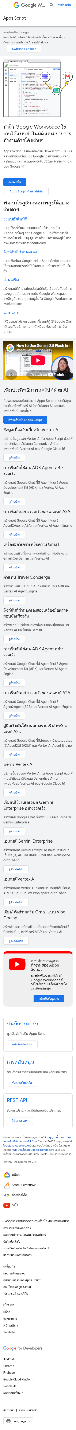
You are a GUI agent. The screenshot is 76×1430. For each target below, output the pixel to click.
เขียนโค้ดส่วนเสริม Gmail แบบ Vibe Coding (34, 915)
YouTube (9, 1332)
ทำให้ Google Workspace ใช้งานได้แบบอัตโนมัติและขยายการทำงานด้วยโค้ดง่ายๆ (37, 134)
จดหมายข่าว (10, 1318)
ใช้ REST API (20, 1121)
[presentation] (38, 206)
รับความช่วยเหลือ (22, 1083)
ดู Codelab (16, 869)
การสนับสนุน (20, 1062)
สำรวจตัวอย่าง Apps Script (25, 420)
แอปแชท (11, 312)
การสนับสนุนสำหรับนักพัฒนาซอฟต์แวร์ (26, 1248)
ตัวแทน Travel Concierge (26, 577)
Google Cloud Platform (18, 1379)
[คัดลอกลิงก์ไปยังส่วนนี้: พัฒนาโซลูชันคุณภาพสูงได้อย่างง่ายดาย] (24, 209)
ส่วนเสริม (11, 279)
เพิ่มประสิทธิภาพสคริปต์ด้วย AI (35, 390)
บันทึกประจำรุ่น (22, 1023)
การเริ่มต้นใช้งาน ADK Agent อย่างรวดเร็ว (33, 470)
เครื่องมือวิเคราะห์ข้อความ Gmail (31, 544)
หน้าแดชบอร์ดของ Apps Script (22, 1280)
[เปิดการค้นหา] (51, 5)
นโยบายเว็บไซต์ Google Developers (33, 1149)
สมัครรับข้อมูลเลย (49, 998)
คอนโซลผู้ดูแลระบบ (14, 1273)
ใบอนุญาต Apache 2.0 (16, 1145)
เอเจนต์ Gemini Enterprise (28, 841)
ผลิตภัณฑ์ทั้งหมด (13, 1393)
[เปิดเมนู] (7, 5)
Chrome (8, 1366)
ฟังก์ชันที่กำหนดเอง (20, 252)
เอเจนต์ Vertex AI (19, 879)
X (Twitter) (10, 1325)
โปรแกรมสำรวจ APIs (15, 1293)
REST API (17, 1100)
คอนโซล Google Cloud (17, 1287)
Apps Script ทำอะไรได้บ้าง (26, 191)
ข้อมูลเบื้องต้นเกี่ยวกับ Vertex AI (31, 429)
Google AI (9, 1386)
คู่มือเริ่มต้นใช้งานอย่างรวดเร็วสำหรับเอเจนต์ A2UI (36, 728)
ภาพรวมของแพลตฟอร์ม (18, 1228)
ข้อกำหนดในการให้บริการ (17, 1255)
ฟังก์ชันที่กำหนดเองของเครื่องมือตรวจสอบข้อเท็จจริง (35, 613)
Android (8, 1359)
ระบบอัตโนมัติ (15, 219)
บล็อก (6, 1312)
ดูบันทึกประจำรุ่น (22, 1044)
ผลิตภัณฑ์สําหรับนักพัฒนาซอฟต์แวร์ (24, 1235)
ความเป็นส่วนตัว (28, 1410)
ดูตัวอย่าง (14, 458)
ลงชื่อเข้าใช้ (64, 5)
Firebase (9, 1372)
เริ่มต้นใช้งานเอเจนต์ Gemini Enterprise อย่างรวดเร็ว (28, 805)
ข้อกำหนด (9, 1410)
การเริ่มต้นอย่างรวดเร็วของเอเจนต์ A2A (36, 511)
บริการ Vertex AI (18, 764)
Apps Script (14, 18)
